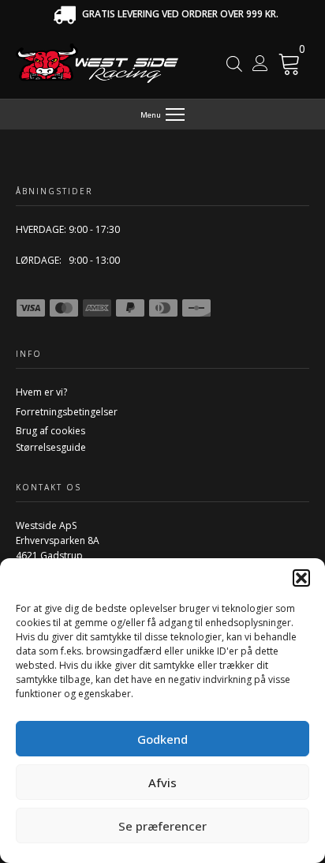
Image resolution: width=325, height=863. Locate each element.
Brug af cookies (50, 430)
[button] (301, 578)
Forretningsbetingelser (67, 411)
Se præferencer (162, 826)
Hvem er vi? (41, 392)
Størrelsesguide (51, 447)
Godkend (162, 739)
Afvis (162, 782)
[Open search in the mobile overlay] (234, 63)
